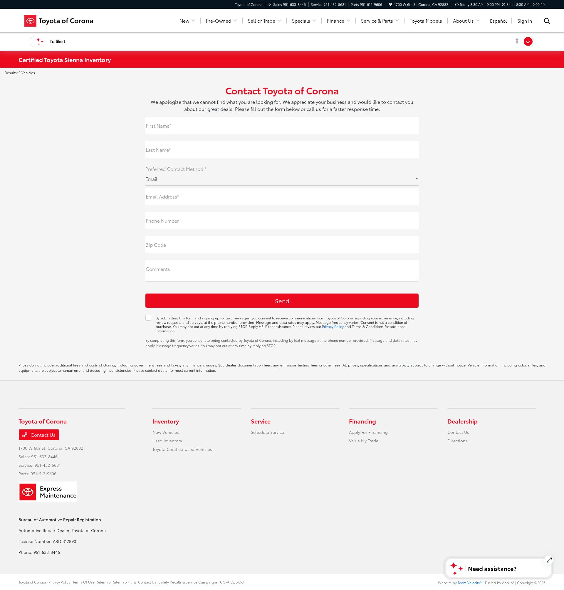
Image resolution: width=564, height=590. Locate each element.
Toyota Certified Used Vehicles (182, 449)
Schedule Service (267, 432)
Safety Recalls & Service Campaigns (188, 581)
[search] (547, 21)
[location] (390, 4)
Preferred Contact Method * (175, 168)
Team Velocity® (470, 582)
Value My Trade (363, 441)
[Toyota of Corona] (69, 19)
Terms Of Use (84, 581)
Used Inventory (167, 441)
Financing (362, 421)
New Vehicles (165, 432)
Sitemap (104, 581)
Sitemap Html (124, 581)
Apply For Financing (368, 432)
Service (261, 421)
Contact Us (42, 434)
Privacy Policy (333, 326)
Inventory (165, 421)
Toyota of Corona (32, 581)
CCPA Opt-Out (232, 581)
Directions (457, 441)
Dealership (462, 421)
